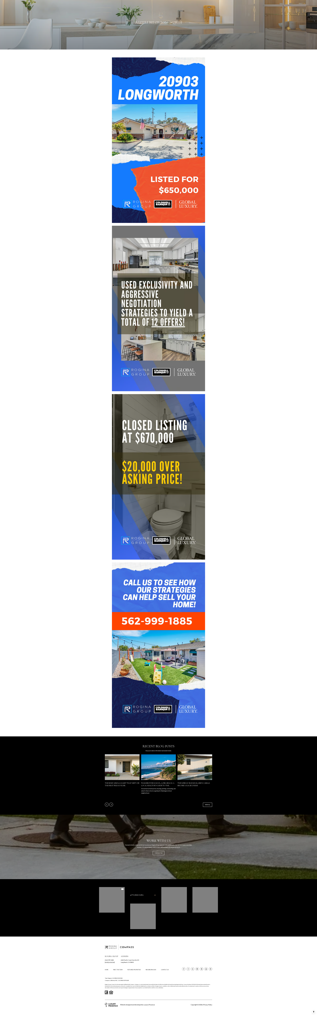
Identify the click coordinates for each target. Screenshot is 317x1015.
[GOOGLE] (201, 969)
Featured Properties (134, 969)
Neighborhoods (151, 969)
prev (107, 804)
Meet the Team (118, 969)
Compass (137, 984)
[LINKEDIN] (192, 969)
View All (207, 804)
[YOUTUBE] (197, 969)
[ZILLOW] (206, 969)
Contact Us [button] (158, 853)
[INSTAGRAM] (188, 969)
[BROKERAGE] (210, 969)
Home (106, 969)
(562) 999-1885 (109, 960)
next (111, 804)
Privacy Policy (207, 1005)
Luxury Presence (149, 1005)
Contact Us (165, 969)
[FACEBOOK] (183, 969)
